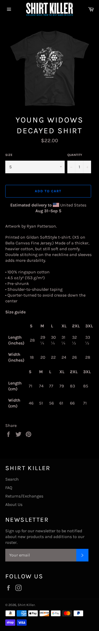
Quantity (74, 155)
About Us (13, 504)
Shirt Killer (26, 605)
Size (8, 155)
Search (12, 479)
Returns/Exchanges (24, 496)
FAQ (8, 487)
